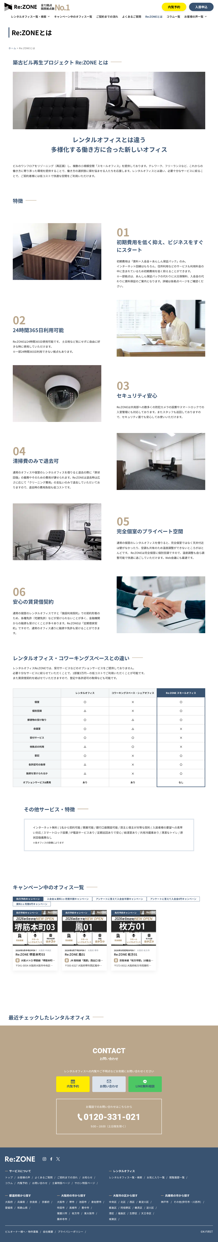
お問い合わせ (109, 1086)
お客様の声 (23, 1177)
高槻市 (73, 1207)
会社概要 (48, 1231)
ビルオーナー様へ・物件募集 (21, 1231)
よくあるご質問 (131, 16)
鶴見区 (138, 1207)
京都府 (46, 1202)
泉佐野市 (96, 1202)
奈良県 (33, 1202)
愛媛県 (9, 1207)
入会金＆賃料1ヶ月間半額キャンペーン (68, 899)
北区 (123, 1202)
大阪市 (61, 1202)
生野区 (133, 1213)
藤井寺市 (62, 1219)
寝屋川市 (62, 1213)
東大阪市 (89, 1213)
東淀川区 (144, 1202)
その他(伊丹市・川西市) (187, 1202)
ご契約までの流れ (107, 16)
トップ (9, 1177)
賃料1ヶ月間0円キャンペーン (31, 904)
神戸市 (165, 1202)
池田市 (83, 1202)
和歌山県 (22, 1207)
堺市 (71, 1202)
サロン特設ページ (85, 1183)
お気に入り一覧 (156, 1177)
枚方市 (76, 1213)
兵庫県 (21, 1202)
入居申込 (201, 7)
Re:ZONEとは (153, 16)
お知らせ (87, 1177)
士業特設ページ (61, 1183)
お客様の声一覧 (193, 16)
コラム (9, 1183)
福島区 (122, 1213)
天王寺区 (146, 1213)
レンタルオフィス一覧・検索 (28, 16)
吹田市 (61, 1207)
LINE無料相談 (145, 1086)
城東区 (113, 1219)
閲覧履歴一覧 (177, 1177)
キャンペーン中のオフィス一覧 (73, 16)
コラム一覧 (173, 16)
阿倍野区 (126, 1207)
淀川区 (150, 1207)
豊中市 (85, 1207)
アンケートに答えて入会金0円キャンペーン (173, 899)
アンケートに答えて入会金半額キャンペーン (119, 899)
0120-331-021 (112, 1117)
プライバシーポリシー (70, 1231)
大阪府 (9, 1202)
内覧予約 (174, 7)
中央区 (113, 1202)
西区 (132, 1202)
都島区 (113, 1207)
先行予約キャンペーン (28, 899)
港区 (111, 1213)
